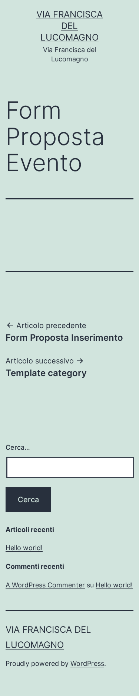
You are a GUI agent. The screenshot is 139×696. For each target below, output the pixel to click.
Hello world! (24, 548)
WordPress (87, 663)
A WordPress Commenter (45, 585)
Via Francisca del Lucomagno (69, 26)
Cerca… (18, 447)
